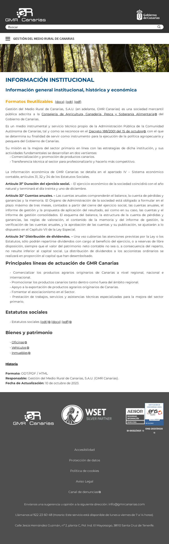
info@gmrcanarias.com (126, 504)
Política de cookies (84, 471)
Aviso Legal (84, 481)
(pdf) (77, 102)
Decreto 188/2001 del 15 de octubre (116, 131)
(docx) (59, 102)
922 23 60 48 (42, 515)
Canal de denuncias (83, 492)
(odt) (69, 102)
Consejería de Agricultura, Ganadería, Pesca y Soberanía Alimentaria (98, 114)
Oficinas (18, 342)
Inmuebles (20, 353)
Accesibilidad (84, 450)
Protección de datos (84, 460)
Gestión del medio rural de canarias (43, 38)
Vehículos (19, 347)
